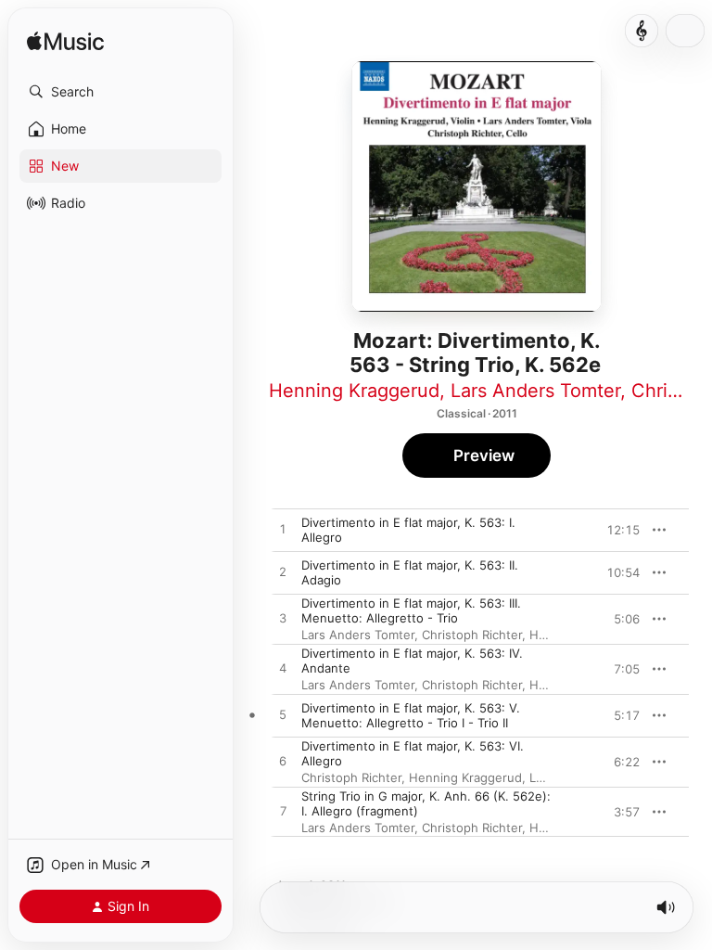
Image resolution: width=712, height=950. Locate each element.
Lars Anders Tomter (535, 390)
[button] (120, 92)
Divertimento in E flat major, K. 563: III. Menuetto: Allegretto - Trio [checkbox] (411, 610)
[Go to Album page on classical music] (641, 30)
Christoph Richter (472, 634)
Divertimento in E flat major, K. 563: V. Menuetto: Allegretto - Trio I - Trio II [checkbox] (410, 715)
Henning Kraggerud (354, 390)
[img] (65, 42)
